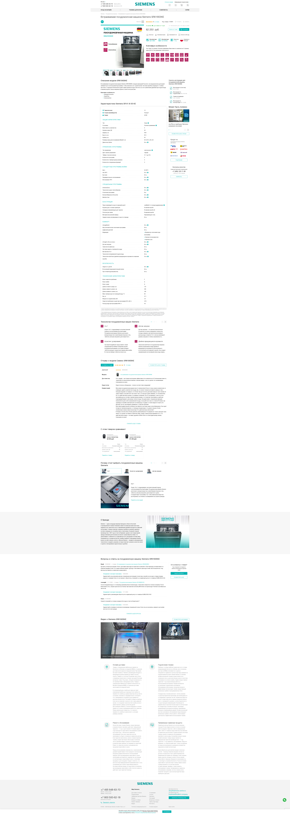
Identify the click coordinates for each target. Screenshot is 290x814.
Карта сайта (172, 806)
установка (165, 40)
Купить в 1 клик (173, 29)
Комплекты (164, 10)
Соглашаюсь (167, 811)
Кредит (133, 798)
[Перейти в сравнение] (175, 5)
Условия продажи (153, 806)
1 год (175, 40)
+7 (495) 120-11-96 (179, 171)
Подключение (135, 794)
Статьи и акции (169, 2)
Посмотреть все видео (181, 619)
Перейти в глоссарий (137, 500)
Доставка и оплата (137, 792)
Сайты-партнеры (153, 801)
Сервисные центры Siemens (139, 796)
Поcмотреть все (179, 577)
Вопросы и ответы (154, 800)
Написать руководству (179, 797)
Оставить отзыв (107, 365)
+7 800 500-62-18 (107, 6)
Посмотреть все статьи (179, 133)
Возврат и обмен (136, 800)
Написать (179, 176)
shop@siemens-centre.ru (177, 791)
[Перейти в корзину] (181, 5)
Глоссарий (152, 798)
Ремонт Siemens (136, 801)
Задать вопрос (179, 573)
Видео (133, 803)
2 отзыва (156, 21)
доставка (152, 40)
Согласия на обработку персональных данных (145, 812)
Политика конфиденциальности (139, 806)
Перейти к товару (107, 455)
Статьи (151, 794)
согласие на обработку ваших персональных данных (130, 811)
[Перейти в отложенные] (169, 5)
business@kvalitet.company (178, 794)
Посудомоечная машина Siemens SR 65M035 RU (131, 582)
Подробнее (179, 160)
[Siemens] (145, 4)
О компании (152, 792)
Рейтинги (151, 796)
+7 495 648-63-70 (107, 4)
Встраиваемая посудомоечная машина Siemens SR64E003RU (133, 564)
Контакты (151, 803)
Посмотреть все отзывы (157, 365)
